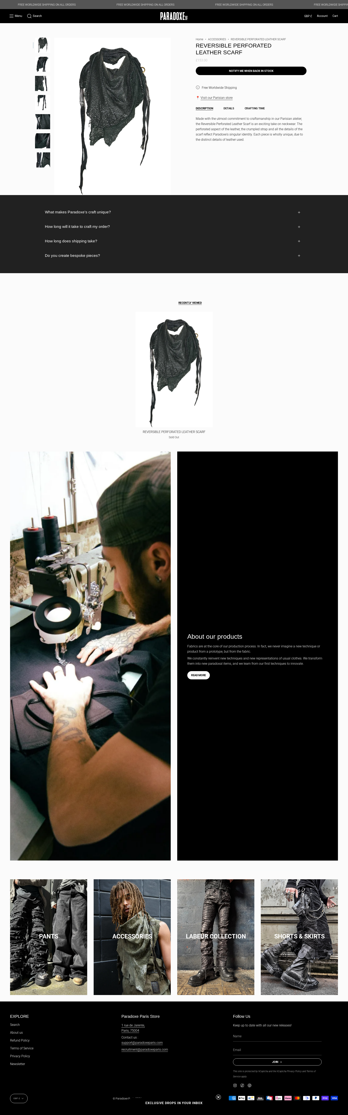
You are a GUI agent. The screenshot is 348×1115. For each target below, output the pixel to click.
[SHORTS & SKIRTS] (299, 932)
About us (16, 1032)
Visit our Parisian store (217, 98)
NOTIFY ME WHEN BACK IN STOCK (251, 70)
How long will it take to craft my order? (77, 226)
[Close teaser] (218, 1097)
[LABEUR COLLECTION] (215, 932)
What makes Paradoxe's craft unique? (78, 212)
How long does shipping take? (71, 241)
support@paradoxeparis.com (142, 1043)
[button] (34, 16)
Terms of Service (21, 1048)
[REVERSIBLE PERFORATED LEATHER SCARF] (174, 370)
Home (199, 39)
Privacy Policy (20, 1056)
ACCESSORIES (217, 39)
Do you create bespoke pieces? (72, 255)
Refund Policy (20, 1040)
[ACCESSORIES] (132, 932)
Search (15, 1025)
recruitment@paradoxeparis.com (144, 1049)
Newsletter (17, 1064)
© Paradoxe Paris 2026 (127, 1098)
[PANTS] (48, 932)
